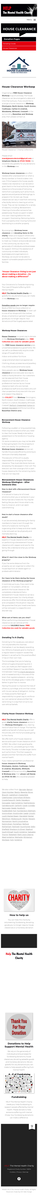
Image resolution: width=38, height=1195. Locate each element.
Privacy (19, 1172)
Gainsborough (8, 805)
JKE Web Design (26, 1192)
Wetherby (19, 837)
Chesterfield (21, 405)
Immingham (7, 813)
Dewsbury (26, 800)
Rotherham (6, 827)
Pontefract (17, 824)
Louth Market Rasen (10, 816)
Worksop (5, 840)
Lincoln (32, 813)
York (12, 840)
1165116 (29, 1169)
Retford (13, 405)
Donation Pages (12, 39)
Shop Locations (19, 1141)
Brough (5, 795)
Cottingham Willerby (21, 797)
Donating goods (9, 305)
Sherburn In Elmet (17, 829)
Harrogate (6, 808)
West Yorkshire (8, 837)
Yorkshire (18, 840)
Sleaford (29, 829)
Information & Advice (19, 1145)
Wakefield (13, 835)
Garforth (18, 805)
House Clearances (10, 48)
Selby (33, 827)
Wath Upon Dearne (25, 835)
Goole (25, 805)
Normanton (7, 821)
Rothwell (16, 827)
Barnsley (22, 790)
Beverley (24, 792)
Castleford (13, 795)
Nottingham (7, 824)
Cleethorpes (7, 797)
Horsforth (21, 808)
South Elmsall (7, 832)
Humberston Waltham (26, 811)
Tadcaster (32, 832)
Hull (14, 811)
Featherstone (29, 803)
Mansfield (13, 408)
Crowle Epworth (8, 800)
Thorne (5, 835)
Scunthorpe (25, 827)
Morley (25, 819)
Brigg (30, 792)
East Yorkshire (17, 803)
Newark (32, 819)
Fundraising (19, 1149)
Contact (19, 1154)
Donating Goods (9, 44)
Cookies (12, 1172)
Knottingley (18, 813)
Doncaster (6, 803)
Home (19, 1133)
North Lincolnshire (20, 821)
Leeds (25, 813)
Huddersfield (7, 811)
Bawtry (17, 792)
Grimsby (31, 805)
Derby (18, 800)
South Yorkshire (20, 832)
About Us (19, 1137)
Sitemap (25, 1172)
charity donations (27, 672)
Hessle (13, 808)
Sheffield (5, 829)
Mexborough (16, 819)
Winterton (27, 837)
